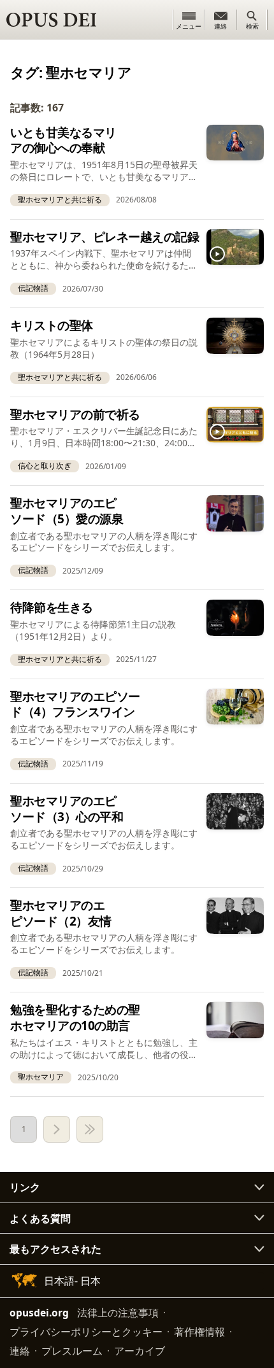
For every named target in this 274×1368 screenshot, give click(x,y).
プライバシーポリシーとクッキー (86, 1332)
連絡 (20, 1351)
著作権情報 (199, 1332)
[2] (56, 1129)
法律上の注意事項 (118, 1313)
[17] (89, 1129)
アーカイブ (139, 1351)
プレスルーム (72, 1351)
